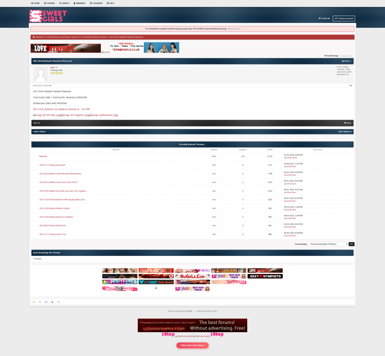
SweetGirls (39, 37)
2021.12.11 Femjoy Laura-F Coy (52, 234)
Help (111, 3)
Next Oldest (40, 132)
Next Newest (345, 132)
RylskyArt (43, 156)
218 (242, 156)
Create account (345, 18)
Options (346, 61)
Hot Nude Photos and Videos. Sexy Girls (63, 37)
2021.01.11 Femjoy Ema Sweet (52, 165)
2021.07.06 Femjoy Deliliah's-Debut (54, 208)
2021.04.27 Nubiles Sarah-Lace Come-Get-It (58, 182)
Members (80, 3)
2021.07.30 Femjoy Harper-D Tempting (56, 217)
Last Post (288, 158)
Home (36, 3)
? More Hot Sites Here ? (192, 345)
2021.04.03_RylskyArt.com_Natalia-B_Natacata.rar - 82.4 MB (61, 109)
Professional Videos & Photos (94, 37)
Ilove (214, 156)
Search (65, 3)
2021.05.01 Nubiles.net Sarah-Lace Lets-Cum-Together (62, 191)
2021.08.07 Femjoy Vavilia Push (52, 225)
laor (53, 67)
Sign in (325, 18)
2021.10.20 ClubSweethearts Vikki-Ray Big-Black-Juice (62, 199)
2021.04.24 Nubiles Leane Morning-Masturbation (60, 173)
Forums (50, 3)
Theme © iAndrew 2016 (206, 311)
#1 (351, 86)
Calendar (97, 3)
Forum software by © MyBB (180, 311)
